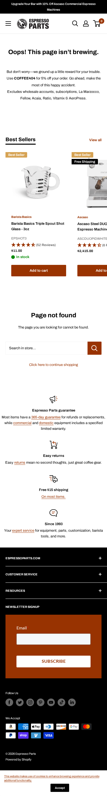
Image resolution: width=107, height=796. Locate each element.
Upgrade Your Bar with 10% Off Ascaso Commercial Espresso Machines (53, 6)
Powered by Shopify (18, 759)
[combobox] (46, 348)
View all (95, 140)
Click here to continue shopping (53, 365)
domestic (46, 423)
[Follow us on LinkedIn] (72, 702)
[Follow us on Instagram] (30, 702)
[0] (97, 23)
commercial (22, 423)
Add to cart (39, 271)
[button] (38, 245)
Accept (60, 787)
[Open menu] (8, 23)
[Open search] (75, 23)
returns (19, 462)
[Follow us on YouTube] (51, 702)
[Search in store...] (95, 348)
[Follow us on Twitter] (20, 702)
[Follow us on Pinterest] (40, 702)
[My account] (86, 23)
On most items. (53, 497)
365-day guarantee (46, 417)
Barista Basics (21, 216)
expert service (23, 530)
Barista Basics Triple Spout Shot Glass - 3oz (37, 226)
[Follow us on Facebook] (9, 702)
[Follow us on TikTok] (61, 702)
